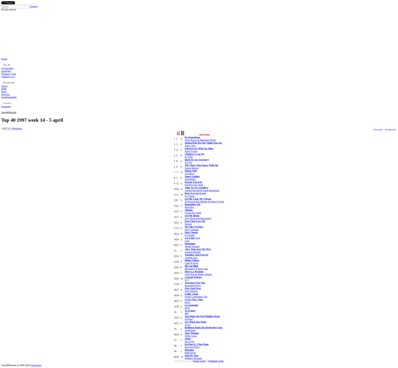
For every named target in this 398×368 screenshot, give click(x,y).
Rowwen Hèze (192, 347)
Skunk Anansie (192, 246)
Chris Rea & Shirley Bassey (198, 274)
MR (187, 313)
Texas (187, 324)
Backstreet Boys (193, 285)
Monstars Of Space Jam (196, 268)
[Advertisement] (199, 34)
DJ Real (189, 319)
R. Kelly (189, 157)
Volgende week (390, 129)
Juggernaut (190, 330)
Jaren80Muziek (8, 112)
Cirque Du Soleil (193, 213)
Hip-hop (5, 94)
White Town (191, 336)
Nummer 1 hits (8, 74)
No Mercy (190, 173)
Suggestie (6, 106)
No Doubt (190, 235)
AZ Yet (188, 162)
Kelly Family (191, 151)
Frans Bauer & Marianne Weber (200, 140)
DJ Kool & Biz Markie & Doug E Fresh (204, 201)
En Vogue (189, 196)
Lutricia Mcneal (192, 252)
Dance (4, 86)
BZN (187, 308)
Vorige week (377, 129)
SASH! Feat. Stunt (194, 185)
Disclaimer (36, 365)
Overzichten (7, 68)
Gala (187, 240)
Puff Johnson (191, 291)
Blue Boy (189, 207)
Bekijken (17, 128)
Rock (4, 91)
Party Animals (192, 229)
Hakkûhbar (190, 179)
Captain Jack (191, 257)
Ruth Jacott (190, 352)
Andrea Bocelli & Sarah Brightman (202, 190)
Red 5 (188, 302)
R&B (4, 88)
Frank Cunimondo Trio (196, 296)
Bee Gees (189, 341)
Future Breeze (192, 168)
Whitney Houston (193, 358)
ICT (187, 280)
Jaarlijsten (6, 71)
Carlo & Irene (191, 263)
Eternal (188, 224)
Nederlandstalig (9, 97)
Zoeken (33, 6)
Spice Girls (190, 145)
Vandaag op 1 (8, 76)
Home (4, 59)
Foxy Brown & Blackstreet (198, 218)
